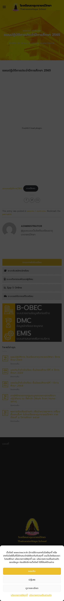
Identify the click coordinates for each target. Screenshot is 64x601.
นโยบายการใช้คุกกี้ (19, 595)
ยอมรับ (32, 571)
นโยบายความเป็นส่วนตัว (40, 595)
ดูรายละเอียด (32, 588)
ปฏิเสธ (32, 579)
